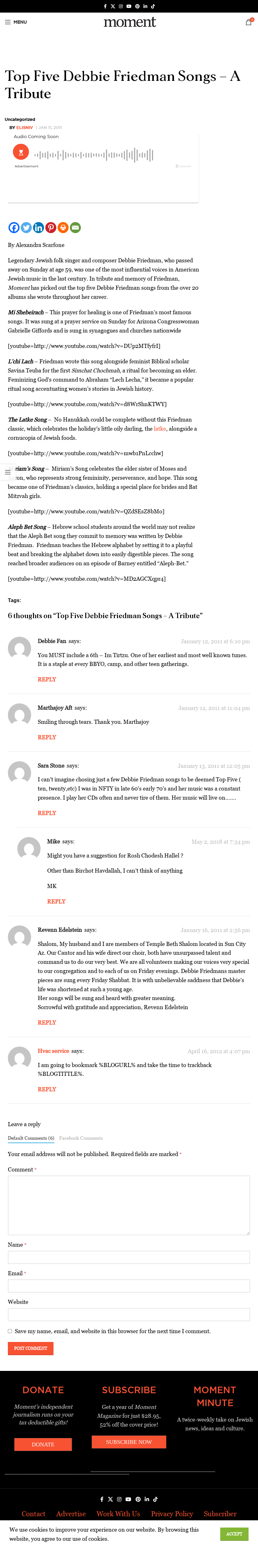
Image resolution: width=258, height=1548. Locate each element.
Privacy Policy (172, 1514)
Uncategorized (20, 119)
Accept (234, 1534)
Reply (47, 679)
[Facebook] (14, 227)
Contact (34, 1514)
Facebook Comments (81, 1138)
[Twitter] (26, 227)
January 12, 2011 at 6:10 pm (215, 641)
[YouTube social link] (129, 6)
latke (160, 428)
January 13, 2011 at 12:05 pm (214, 766)
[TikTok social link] (153, 6)
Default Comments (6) (31, 1138)
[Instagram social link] (121, 6)
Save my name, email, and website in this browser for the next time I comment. (113, 1331)
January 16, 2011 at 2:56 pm (215, 930)
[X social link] (113, 6)
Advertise (71, 1514)
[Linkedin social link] (145, 6)
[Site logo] (129, 21)
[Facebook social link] (105, 6)
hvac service (53, 1051)
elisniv (24, 127)
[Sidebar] (8, 472)
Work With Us (118, 1514)
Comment (22, 1169)
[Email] (75, 227)
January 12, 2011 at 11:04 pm (214, 708)
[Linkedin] (38, 227)
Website (18, 1302)
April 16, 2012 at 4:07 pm (219, 1051)
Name (17, 1244)
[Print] (63, 227)
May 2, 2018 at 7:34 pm (221, 841)
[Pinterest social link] (137, 6)
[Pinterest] (50, 227)
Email (17, 1273)
